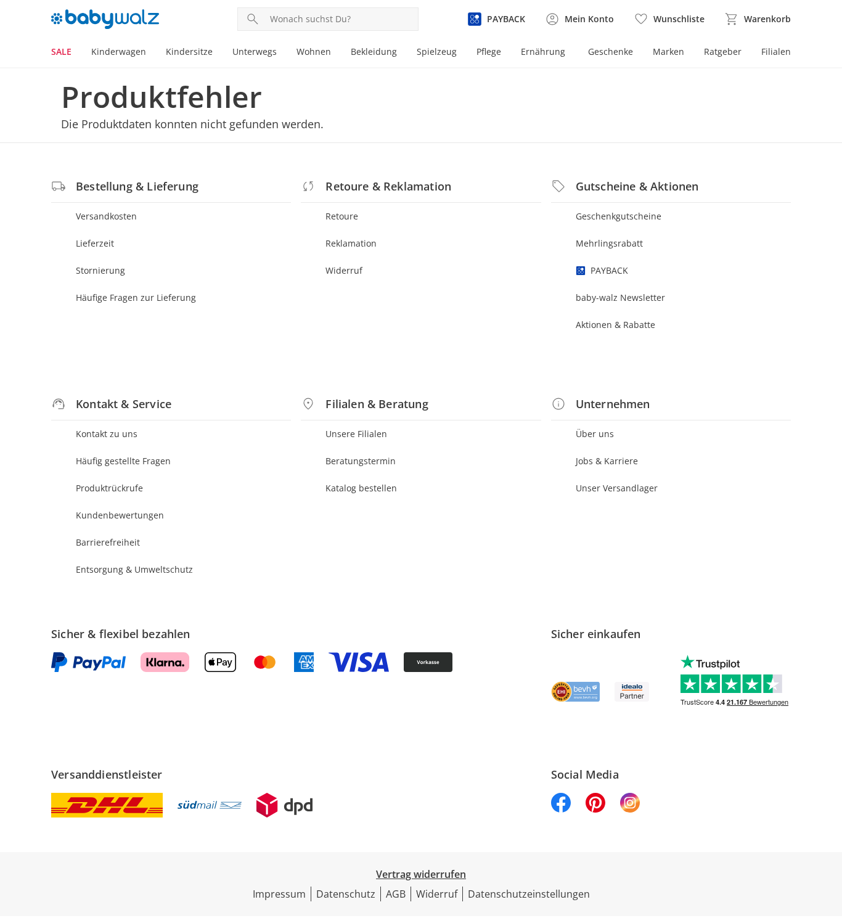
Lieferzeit (95, 243)
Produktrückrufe (109, 488)
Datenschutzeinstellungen (529, 894)
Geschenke (610, 51)
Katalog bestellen (361, 488)
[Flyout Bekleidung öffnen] (402, 53)
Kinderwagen (118, 51)
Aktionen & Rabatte (615, 324)
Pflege (488, 51)
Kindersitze (189, 51)
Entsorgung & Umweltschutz (134, 569)
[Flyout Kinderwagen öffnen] (151, 53)
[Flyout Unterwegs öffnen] (282, 53)
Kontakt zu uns (106, 434)
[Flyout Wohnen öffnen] (336, 53)
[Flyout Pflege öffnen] (506, 53)
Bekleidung (374, 51)
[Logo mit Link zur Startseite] (105, 19)
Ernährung (543, 51)
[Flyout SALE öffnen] (76, 53)
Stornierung (100, 270)
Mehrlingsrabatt (609, 243)
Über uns (595, 434)
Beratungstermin (360, 461)
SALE (61, 51)
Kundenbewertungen (120, 515)
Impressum (279, 894)
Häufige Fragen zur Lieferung (136, 297)
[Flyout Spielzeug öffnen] (462, 53)
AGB (396, 894)
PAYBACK (609, 270)
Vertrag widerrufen (421, 874)
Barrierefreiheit (108, 542)
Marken (668, 51)
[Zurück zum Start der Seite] (827, 829)
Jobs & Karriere (607, 461)
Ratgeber (723, 51)
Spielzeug (437, 51)
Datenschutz (345, 894)
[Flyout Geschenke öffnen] (638, 53)
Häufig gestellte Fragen (123, 461)
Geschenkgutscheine (618, 216)
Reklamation (351, 243)
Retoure (341, 216)
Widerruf (343, 270)
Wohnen (313, 51)
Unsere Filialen (356, 434)
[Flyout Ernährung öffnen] (570, 53)
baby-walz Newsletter (620, 297)
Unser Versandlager (617, 488)
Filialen (776, 51)
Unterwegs (254, 51)
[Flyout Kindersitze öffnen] (218, 53)
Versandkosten (106, 216)
